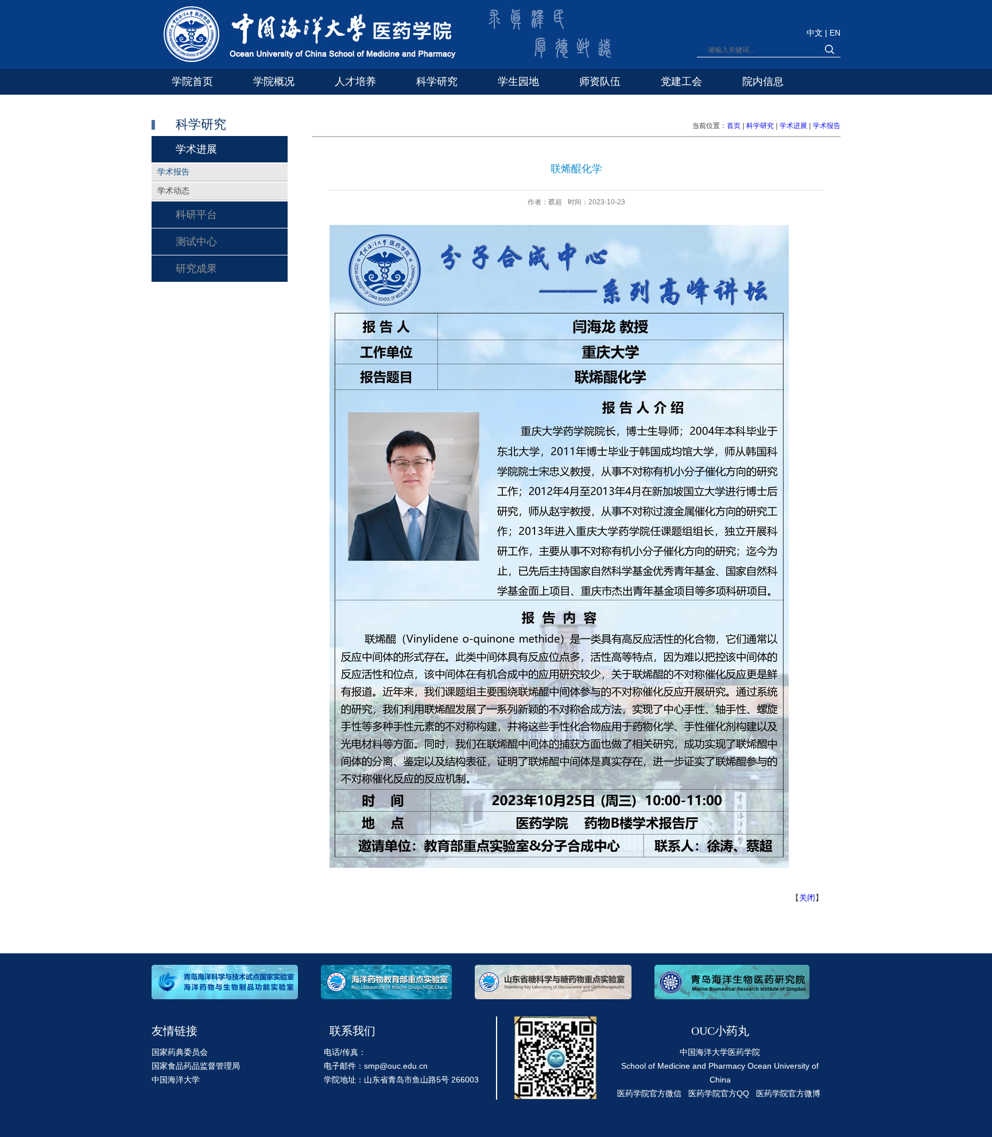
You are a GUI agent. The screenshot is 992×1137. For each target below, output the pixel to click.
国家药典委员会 (180, 1052)
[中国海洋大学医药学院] (304, 36)
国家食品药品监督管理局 (196, 1065)
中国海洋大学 (176, 1079)
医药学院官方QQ (718, 1093)
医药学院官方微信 (649, 1093)
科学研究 (760, 126)
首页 (734, 126)
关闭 (807, 897)
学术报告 (826, 126)
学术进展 (793, 126)
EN (835, 32)
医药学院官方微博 (788, 1093)
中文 (816, 32)
